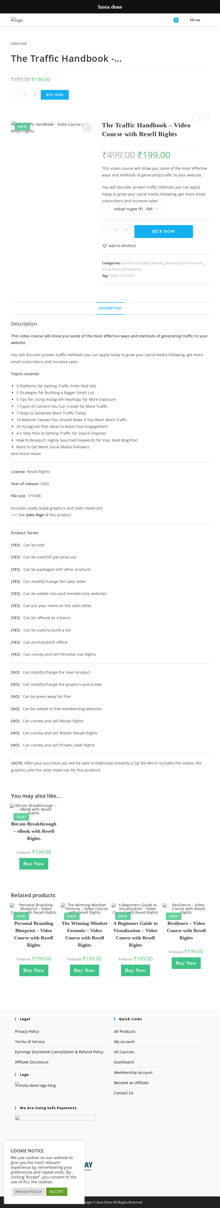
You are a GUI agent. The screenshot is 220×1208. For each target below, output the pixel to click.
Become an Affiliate (131, 1082)
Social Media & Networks (121, 269)
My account (124, 1041)
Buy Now (54, 94)
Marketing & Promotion (184, 263)
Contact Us (123, 1092)
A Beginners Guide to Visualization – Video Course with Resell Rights (135, 934)
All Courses (124, 1051)
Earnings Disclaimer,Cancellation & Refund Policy (59, 1051)
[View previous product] (196, 117)
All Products (124, 1031)
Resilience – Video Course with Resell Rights (186, 930)
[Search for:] (205, 20)
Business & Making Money (142, 263)
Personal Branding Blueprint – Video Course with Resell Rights (33, 934)
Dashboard (124, 1062)
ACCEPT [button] (57, 1191)
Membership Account (133, 1072)
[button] (87, 128)
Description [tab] (110, 308)
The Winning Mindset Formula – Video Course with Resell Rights (84, 934)
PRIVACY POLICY (28, 1191)
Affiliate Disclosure (32, 1062)
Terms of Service (30, 1041)
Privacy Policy (27, 1031)
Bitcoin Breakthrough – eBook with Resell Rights (33, 831)
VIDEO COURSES (122, 275)
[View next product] (205, 117)
